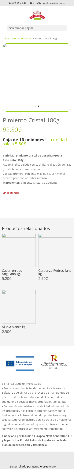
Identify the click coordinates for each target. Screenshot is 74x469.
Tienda (15, 38)
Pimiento (26, 38)
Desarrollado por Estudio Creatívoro (33, 466)
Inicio (6, 38)
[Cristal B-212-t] (37, 46)
